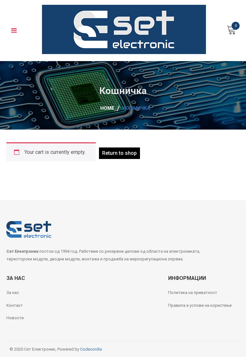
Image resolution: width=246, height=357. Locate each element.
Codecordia (91, 349)
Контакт (14, 305)
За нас (12, 292)
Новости (15, 317)
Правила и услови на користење (200, 305)
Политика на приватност (192, 292)
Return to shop (119, 153)
